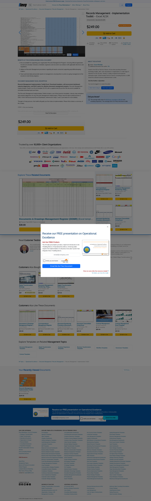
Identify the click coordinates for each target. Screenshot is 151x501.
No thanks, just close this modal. (100, 273)
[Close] (108, 227)
